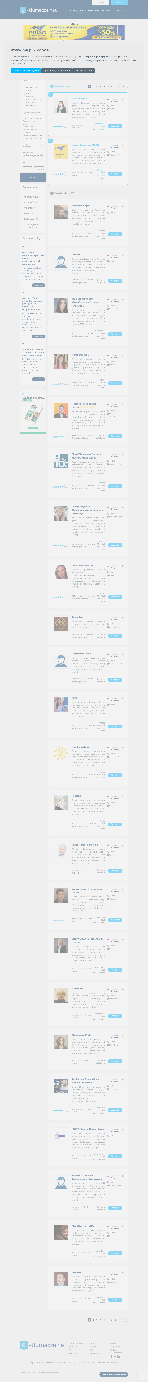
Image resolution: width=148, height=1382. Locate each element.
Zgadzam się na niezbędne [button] (57, 70)
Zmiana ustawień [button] (84, 70)
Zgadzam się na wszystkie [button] (26, 70)
